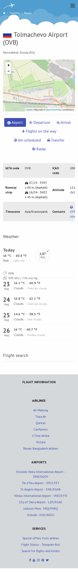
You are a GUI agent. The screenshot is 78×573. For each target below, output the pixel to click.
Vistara (40, 442)
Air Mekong (40, 410)
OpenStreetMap (54, 109)
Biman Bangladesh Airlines (40, 448)
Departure (41, 122)
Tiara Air (40, 416)
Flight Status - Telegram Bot (40, 544)
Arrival (65, 122)
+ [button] (8, 65)
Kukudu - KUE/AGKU (40, 515)
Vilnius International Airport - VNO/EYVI (40, 496)
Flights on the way (40, 131)
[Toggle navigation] (71, 6)
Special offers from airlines (40, 538)
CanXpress (41, 429)
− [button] (8, 71)
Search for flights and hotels (41, 551)
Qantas (41, 423)
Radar (40, 149)
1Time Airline (40, 436)
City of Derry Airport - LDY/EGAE (40, 502)
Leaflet (29, 109)
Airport (17, 122)
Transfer (57, 140)
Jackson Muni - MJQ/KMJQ (40, 508)
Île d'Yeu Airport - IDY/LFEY (40, 483)
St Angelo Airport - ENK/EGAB (41, 489)
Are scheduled (29, 140)
